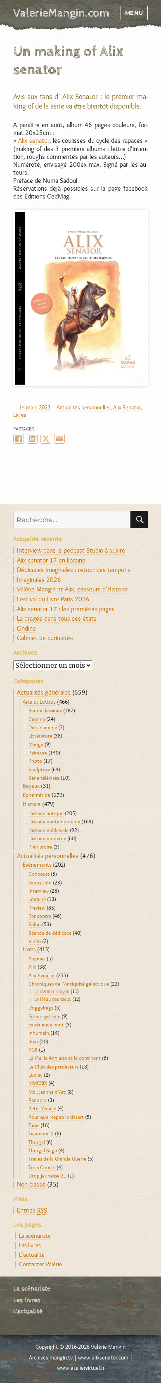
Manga (35, 744)
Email (59, 439)
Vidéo (34, 941)
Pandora (37, 1100)
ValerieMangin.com (61, 13)
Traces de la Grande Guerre (57, 1158)
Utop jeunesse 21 (47, 1175)
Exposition (40, 882)
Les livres (30, 1245)
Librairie (37, 899)
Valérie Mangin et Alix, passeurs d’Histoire (72, 589)
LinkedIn (32, 439)
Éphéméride (36, 795)
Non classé (31, 1184)
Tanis (33, 1125)
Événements (37, 864)
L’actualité (32, 1254)
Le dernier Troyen (51, 991)
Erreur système (44, 1016)
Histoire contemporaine (54, 821)
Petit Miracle (42, 1108)
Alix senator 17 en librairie (51, 560)
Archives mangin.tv (51, 1357)
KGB (33, 1049)
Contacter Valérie (40, 1264)
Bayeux (31, 786)
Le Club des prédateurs (53, 1066)
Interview (38, 890)
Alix (32, 966)
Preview (36, 907)
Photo (35, 760)
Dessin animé (42, 727)
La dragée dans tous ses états (57, 618)
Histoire (32, 804)
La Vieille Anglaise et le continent (64, 1057)
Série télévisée (43, 777)
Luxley (35, 1074)
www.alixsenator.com (103, 1357)
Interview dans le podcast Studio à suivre (71, 550)
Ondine (26, 628)
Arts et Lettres (39, 701)
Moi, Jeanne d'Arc (47, 1091)
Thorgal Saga (42, 1150)
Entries (32, 1210)
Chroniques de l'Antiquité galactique (68, 983)
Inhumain (38, 1032)
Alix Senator (127, 407)
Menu (134, 12)
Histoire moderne (47, 838)
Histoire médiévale (48, 830)
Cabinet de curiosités (45, 638)
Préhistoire (40, 846)
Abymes (36, 958)
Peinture (37, 752)
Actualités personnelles (84, 407)
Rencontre (39, 916)
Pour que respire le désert (56, 1116)
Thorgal (36, 1142)
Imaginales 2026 (39, 580)
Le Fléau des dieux (52, 999)
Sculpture (39, 769)
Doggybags (40, 1007)
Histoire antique (46, 813)
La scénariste (35, 1235)
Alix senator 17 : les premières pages (66, 609)
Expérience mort (46, 1024)
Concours (39, 873)
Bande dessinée (45, 710)
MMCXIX (37, 1083)
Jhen (33, 1041)
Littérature (40, 735)
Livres (19, 414)
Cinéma (36, 719)
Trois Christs (41, 1167)
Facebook (18, 439)
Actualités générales (44, 692)
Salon (34, 924)
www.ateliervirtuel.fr (80, 1367)
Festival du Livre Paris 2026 (53, 599)
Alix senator (33, 140)
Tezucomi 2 (41, 1133)
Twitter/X (45, 439)
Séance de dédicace (49, 932)
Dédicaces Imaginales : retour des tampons (73, 570)
